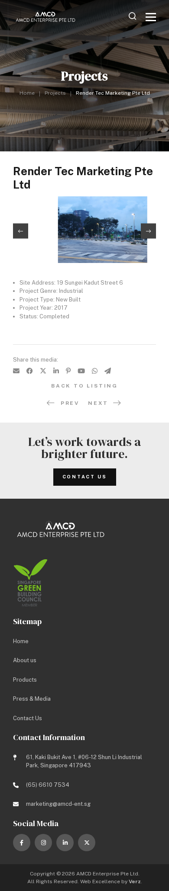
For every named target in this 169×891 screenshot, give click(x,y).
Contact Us (84, 476)
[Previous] (20, 231)
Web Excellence (100, 881)
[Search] (132, 16)
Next (98, 403)
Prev (70, 403)
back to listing (84, 386)
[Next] (148, 231)
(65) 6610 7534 (47, 785)
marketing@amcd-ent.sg (58, 804)
